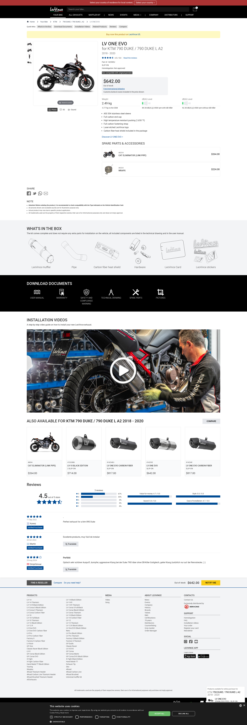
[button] (97, 721)
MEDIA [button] (137, 15)
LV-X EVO (70, 649)
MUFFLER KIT (94, 15)
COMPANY (153, 15)
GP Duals (69, 644)
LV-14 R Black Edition (35, 605)
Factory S (30, 638)
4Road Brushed (72, 674)
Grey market (150, 628)
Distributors (149, 623)
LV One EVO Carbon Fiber (37, 631)
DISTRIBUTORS (171, 15)
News (147, 600)
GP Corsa (70, 651)
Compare (123, 27)
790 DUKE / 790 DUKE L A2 (73, 22)
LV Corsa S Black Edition (36, 607)
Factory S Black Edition (75, 638)
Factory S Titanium (73, 641)
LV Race (30, 644)
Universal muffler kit (74, 677)
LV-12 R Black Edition (74, 625)
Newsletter (188, 631)
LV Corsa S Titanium (35, 610)
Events (147, 602)
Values (147, 613)
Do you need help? (72, 583)
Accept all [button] (159, 714)
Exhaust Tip (71, 664)
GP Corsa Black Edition (36, 654)
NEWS (111, 15)
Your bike (44, 22)
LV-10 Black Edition (73, 615)
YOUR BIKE (58, 15)
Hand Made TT (72, 662)
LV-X (28, 651)
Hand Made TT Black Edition (38, 664)
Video (107, 600)
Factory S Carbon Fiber (36, 641)
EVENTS (123, 15)
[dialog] (123, 713)
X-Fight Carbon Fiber (35, 662)
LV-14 (29, 600)
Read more (64, 713)
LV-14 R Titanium (73, 605)
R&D (146, 615)
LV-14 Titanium (33, 602)
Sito (67, 667)
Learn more (188, 652)
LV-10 (29, 615)
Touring (30, 667)
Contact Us (188, 600)
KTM (55, 22)
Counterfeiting (150, 625)
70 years (148, 620)
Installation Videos (82, 27)
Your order (188, 625)
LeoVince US (134, 34)
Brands (148, 610)
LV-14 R (69, 602)
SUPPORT (190, 15)
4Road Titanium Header (36, 672)
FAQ (185, 620)
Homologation (189, 618)
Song (107, 602)
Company (148, 605)
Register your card (191, 628)
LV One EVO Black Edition (76, 628)
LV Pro (29, 633)
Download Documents (63, 27)
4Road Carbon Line (73, 672)
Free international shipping (114, 89)
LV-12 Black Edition (34, 623)
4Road (68, 669)
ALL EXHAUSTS (75, 15)
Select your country (145, 2)
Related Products (100, 27)
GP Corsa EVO (32, 656)
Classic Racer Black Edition (37, 649)
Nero (68, 631)
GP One (30, 646)
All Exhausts (32, 680)
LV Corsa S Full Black (74, 607)
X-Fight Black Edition (74, 659)
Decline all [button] (183, 714)
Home (32, 22)
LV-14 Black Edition (73, 600)
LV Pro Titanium (72, 636)
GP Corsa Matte (72, 654)
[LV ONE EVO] (29, 44)
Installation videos (191, 623)
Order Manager (151, 631)
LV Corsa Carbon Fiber (36, 613)
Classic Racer (71, 646)
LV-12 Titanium (72, 623)
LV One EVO (31, 628)
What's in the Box (44, 27)
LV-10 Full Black (33, 618)
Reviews (113, 27)
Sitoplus (30, 669)
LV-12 (68, 620)
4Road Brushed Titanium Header (40, 677)
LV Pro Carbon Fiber (35, 636)
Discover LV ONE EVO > (112, 137)
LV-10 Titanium (33, 620)
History (148, 607)
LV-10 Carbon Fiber (73, 618)
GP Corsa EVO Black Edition (77, 656)
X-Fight (30, 659)
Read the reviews (130, 58)
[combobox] (240, 705)
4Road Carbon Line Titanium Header (41, 674)
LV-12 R (30, 625)
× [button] (244, 705)
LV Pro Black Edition (74, 633)
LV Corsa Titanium (73, 613)
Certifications (150, 618)
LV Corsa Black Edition (75, 610)
